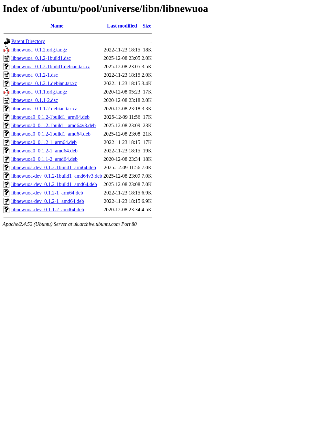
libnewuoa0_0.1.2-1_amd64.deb (44, 150)
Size (147, 25)
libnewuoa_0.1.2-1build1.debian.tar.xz (50, 66)
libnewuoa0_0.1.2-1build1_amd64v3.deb (53, 125)
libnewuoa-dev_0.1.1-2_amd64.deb (47, 209)
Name (56, 25)
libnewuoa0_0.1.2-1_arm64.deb (44, 142)
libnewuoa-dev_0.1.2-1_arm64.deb (47, 192)
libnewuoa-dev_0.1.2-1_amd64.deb (47, 201)
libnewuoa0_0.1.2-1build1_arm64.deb (50, 117)
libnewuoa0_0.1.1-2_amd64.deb (44, 159)
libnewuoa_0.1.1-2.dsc (34, 100)
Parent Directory (28, 41)
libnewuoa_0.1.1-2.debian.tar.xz (44, 108)
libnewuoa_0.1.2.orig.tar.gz (39, 49)
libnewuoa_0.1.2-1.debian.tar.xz (44, 83)
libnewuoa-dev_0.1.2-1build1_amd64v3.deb (56, 176)
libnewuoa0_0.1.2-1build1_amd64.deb (51, 134)
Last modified (122, 25)
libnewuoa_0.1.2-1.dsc (34, 75)
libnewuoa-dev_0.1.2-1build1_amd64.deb (54, 184)
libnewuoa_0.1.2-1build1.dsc (41, 58)
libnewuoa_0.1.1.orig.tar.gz (39, 91)
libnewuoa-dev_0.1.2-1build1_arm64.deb (53, 167)
